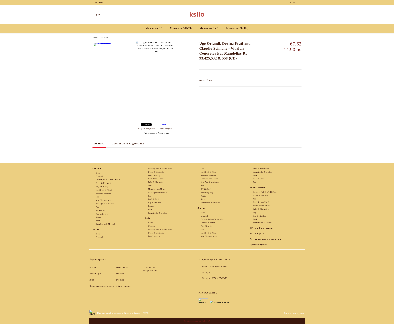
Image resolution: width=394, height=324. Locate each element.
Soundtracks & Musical (105, 224)
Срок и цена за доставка (128, 143)
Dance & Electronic (103, 183)
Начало (95, 38)
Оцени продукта (166, 128)
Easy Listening (102, 186)
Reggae (99, 217)
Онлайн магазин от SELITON (197, 321)
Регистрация (122, 267)
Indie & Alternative (103, 193)
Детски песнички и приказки (265, 239)
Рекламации (95, 274)
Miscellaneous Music (104, 200)
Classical (99, 176)
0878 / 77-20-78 (219, 278)
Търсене (120, 280)
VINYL (96, 229)
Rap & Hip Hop (102, 214)
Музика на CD (154, 28)
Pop (97, 207)
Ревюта (99, 143)
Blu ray (201, 208)
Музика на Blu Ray (237, 28)
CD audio (104, 38)
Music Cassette (257, 188)
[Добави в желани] (205, 75)
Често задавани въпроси (101, 286)
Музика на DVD (209, 28)
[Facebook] (300, 2)
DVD (147, 218)
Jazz (97, 197)
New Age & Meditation (105, 204)
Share (147, 124)
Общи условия (123, 286)
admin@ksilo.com (218, 266)
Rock (98, 221)
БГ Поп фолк (257, 233)
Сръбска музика (258, 245)
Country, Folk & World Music (108, 180)
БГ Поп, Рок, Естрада (261, 228)
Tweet (163, 124)
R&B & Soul (101, 210)
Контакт (120, 274)
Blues (98, 173)
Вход (91, 280)
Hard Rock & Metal (104, 190)
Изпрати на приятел (146, 128)
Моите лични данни (294, 313)
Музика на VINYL (181, 28)
